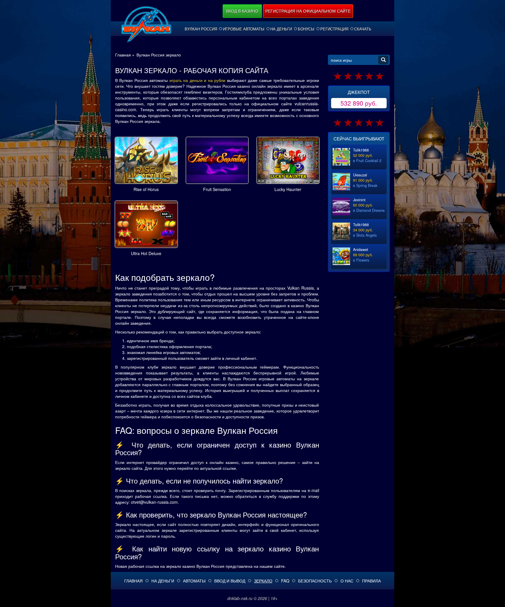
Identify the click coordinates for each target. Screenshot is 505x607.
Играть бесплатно (146, 159)
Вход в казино (242, 11)
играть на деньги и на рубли (197, 80)
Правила (371, 581)
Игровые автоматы (243, 29)
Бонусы (306, 29)
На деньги (281, 29)
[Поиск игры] (383, 60)
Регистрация (334, 29)
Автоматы (194, 581)
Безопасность (315, 581)
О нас (346, 581)
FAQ (285, 581)
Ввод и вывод (229, 581)
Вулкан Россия (201, 29)
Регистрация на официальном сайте (308, 11)
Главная (133, 581)
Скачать (362, 29)
